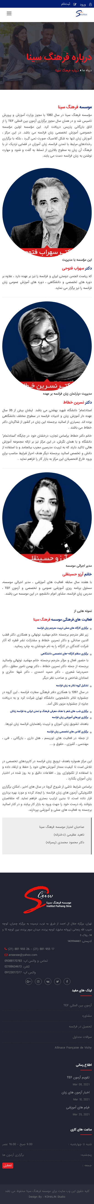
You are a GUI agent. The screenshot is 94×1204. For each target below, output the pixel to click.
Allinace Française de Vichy (73, 1047)
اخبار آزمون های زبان (75, 1092)
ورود (83, 4)
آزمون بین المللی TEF (77, 1005)
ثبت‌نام (65, 4)
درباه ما (87, 70)
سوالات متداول (82, 1037)
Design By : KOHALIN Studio (47, 1197)
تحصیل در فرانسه (80, 1026)
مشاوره (87, 1016)
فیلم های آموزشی (77, 1107)
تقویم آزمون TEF (78, 1077)
